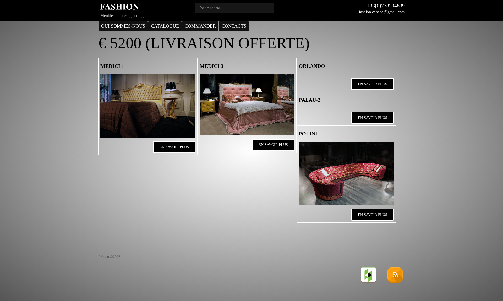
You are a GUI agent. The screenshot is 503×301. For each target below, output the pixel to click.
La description (124, 249)
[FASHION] (119, 7)
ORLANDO (312, 66)
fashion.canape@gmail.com (382, 12)
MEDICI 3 (211, 66)
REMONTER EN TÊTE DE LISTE (140, 235)
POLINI (308, 133)
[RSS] (395, 275)
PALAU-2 (309, 100)
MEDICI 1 (112, 66)
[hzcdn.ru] (369, 275)
